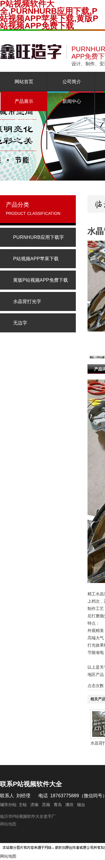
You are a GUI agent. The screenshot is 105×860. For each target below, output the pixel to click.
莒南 (46, 804)
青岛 (58, 804)
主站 (22, 804)
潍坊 (69, 804)
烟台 (81, 804)
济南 (34, 804)
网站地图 (8, 824)
